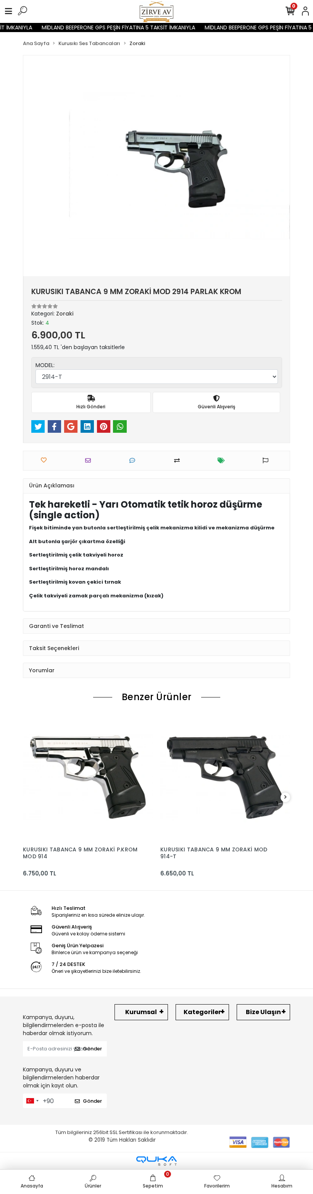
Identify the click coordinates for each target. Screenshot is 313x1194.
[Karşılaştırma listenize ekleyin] (179, 460)
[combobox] (32, 1101)
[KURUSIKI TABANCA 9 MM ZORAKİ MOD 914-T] (225, 777)
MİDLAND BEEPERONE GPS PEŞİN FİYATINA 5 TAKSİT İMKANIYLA (112, 27)
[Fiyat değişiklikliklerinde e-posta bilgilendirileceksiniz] (223, 460)
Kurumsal (141, 1012)
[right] (285, 797)
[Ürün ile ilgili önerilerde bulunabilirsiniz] (267, 460)
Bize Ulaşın (263, 1012)
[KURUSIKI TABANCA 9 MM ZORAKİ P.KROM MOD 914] (88, 777)
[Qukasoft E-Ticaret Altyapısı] (156, 1161)
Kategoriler (202, 1012)
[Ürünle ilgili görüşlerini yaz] (134, 460)
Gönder (92, 1048)
